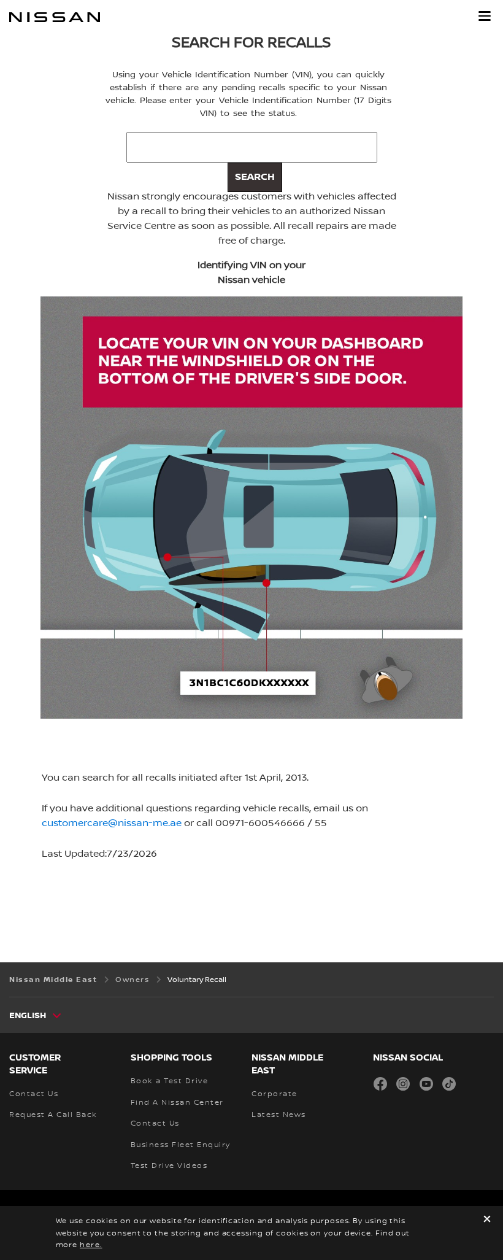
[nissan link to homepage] (54, 17)
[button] (484, 16)
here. (91, 1245)
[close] (487, 1220)
